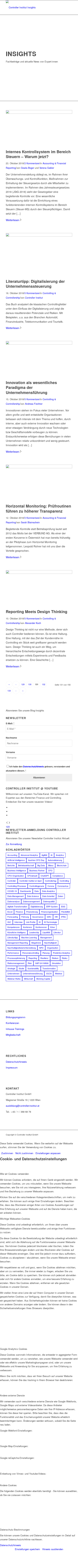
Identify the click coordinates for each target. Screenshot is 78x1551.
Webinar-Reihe (13, 978)
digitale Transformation (17, 906)
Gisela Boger (27, 167)
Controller (11, 880)
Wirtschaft (28, 978)
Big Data (41, 865)
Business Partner (37, 870)
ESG (63, 906)
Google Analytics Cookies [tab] (13, 1349)
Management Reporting (17, 942)
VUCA (49, 973)
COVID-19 (12, 891)
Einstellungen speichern (27, 1549)
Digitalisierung (37, 906)
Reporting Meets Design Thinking (36, 611)
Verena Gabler (46, 167)
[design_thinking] (39, 573)
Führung (25, 916)
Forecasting (12, 916)
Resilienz (44, 958)
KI (40, 922)
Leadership (34, 932)
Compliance (57, 875)
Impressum (12, 1067)
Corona (51, 886)
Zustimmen (7, 1153)
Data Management (15, 896)
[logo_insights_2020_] (32, 7)
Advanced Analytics (29, 855)
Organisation (52, 947)
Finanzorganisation (49, 911)
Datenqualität (49, 901)
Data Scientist (48, 896)
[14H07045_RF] (39, 343)
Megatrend (36, 942)
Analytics (60, 855)
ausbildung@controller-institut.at (22, 1105)
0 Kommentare (31, 293)
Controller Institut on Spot (30, 880)
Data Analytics (48, 891)
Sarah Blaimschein (30, 522)
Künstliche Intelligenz (16, 932)
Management (46, 937)
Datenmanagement (31, 901)
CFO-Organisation (15, 875)
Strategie (11, 968)
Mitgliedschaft (13, 1034)
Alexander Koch (33, 623)
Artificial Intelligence (16, 860)
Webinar (58, 973)
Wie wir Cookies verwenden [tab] (14, 1173)
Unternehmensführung (33, 973)
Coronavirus (63, 886)
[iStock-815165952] (39, 112)
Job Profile (30, 922)
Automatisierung (55, 860)
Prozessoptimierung (16, 958)
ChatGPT (45, 875)
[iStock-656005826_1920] (39, 467)
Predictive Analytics (61, 952)
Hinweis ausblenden (52, 1549)
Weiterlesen (12, 220)
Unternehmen (13, 973)
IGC (9, 922)
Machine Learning (29, 937)
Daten (60, 896)
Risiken (55, 958)
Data (36, 891)
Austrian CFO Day (36, 860)
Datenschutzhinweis (16, 1061)
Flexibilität (65, 911)
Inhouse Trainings (15, 1029)
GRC (49, 916)
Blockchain (62, 865)
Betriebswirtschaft (26, 865)
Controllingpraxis (36, 886)
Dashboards (25, 891)
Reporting (32, 958)
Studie (21, 968)
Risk (30, 963)
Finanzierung (32, 911)
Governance (37, 916)
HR (56, 916)
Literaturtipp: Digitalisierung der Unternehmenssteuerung (35, 283)
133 (9, 690)
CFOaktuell (32, 875)
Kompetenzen (13, 927)
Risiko (64, 958)
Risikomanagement (15, 963)
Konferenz (27, 927)
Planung (46, 952)
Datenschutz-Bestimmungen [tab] (15, 1529)
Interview (18, 922)
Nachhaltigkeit (50, 942)
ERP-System (52, 906)
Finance (19, 911)
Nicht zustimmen (24, 1153)
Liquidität (46, 932)
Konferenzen (41, 927)
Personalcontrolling (30, 952)
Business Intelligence (16, 870)
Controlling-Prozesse (16, 886)
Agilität (44, 855)
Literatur (57, 932)
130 (29, 684)
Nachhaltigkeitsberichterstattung (21, 947)
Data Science (33, 896)
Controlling (64, 880)
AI (51, 855)
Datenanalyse (13, 901)
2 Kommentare (31, 163)
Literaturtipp (12, 937)
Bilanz (51, 865)
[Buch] (39, 235)
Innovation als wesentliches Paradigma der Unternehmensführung (31, 387)
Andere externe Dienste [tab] (12, 1395)
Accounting (12, 855)
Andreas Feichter (33, 403)
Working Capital (43, 978)
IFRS (63, 916)
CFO (50, 870)
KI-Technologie (50, 922)
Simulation (56, 963)
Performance (13, 952)
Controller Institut (34, 297)
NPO (41, 947)
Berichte (11, 865)
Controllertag (50, 880)
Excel (9, 911)
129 (22, 684)
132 (43, 684)
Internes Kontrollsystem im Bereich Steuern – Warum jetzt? (38, 154)
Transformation (49, 968)
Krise (52, 927)
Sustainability (33, 968)
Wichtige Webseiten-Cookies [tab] (15, 1218)
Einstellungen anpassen (48, 1153)
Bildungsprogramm (15, 1017)
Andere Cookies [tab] (8, 1485)
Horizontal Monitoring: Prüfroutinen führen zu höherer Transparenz (38, 508)
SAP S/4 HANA (41, 963)
